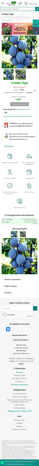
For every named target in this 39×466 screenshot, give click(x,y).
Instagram (19, 329)
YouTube (24, 329)
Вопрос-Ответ (19, 375)
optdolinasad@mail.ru (21, 353)
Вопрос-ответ (19, 420)
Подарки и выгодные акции (10, 162)
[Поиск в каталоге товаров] (37, 9)
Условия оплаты (19, 394)
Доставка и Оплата (19, 378)
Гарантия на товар (19, 397)
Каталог (19, 372)
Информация (19, 390)
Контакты (19, 381)
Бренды (19, 426)
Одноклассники (30, 329)
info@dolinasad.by (21, 348)
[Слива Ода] (19, 256)
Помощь (19, 423)
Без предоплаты (29, 178)
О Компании (19, 368)
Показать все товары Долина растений (17, 116)
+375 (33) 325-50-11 (20, 340)
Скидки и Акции (29, 192)
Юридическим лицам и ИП (19, 411)
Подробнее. (30, 464)
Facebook (13, 329)
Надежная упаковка (19, 207)
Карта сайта (19, 405)
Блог (19, 416)
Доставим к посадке (10, 178)
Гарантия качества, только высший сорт (10, 193)
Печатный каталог (19, 429)
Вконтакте (8, 329)
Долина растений (23, 109)
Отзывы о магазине (19, 384)
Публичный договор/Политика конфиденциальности (19, 401)
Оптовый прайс (19, 408)
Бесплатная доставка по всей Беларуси (29, 163)
